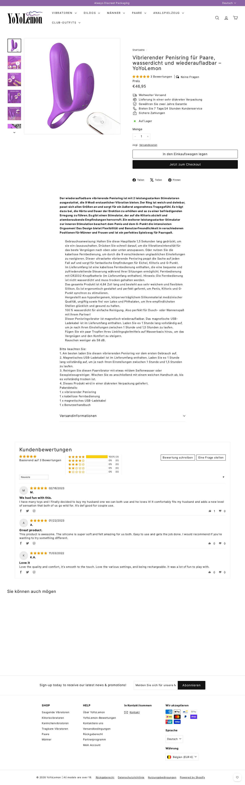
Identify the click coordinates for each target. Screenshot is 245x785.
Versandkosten (148, 145)
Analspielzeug (167, 12)
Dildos (90, 12)
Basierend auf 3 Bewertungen (40, 460)
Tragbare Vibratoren (55, 728)
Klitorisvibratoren (53, 717)
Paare (137, 12)
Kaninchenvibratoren (55, 723)
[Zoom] (72, 86)
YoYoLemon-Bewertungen (99, 717)
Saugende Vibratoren (55, 712)
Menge (137, 129)
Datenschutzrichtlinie (131, 777)
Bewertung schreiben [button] (178, 457)
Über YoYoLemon (94, 712)
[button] (141, 76)
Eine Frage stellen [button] (211, 457)
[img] (39, 488)
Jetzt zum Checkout (185, 164)
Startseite (139, 50)
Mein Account (92, 744)
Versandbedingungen (97, 728)
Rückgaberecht (93, 734)
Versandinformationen (78, 416)
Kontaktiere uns (93, 723)
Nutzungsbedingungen (162, 777)
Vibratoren (63, 12)
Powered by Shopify (192, 777)
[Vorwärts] (14, 131)
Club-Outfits (65, 22)
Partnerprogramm (94, 739)
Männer (114, 12)
